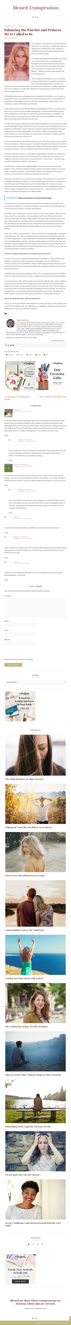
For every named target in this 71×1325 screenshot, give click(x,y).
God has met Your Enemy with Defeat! (24, 978)
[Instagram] (6, 345)
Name (6, 621)
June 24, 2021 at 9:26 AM (21, 563)
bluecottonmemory (20, 464)
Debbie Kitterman (24, 439)
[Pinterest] (11, 345)
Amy (15, 516)
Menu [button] (37, 17)
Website (7, 639)
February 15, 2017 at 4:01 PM (27, 491)
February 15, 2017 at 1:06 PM (23, 518)
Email (6, 630)
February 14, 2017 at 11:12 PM (23, 466)
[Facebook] (8, 345)
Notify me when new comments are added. (18, 659)
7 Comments (21, 26)
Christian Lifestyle (11, 38)
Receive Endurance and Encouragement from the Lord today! (33, 1224)
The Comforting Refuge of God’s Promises (26, 1026)
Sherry (16, 409)
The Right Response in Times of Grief (24, 779)
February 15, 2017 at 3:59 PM (27, 441)
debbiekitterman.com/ (58, 341)
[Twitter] (13, 345)
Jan (15, 561)
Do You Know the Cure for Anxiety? (23, 1174)
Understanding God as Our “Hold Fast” (25, 930)
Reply (6, 436)
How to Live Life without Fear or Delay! (25, 875)
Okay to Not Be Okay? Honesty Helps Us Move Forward (33, 1074)
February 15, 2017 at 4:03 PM (23, 538)
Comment (8, 596)
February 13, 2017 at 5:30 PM (23, 411)
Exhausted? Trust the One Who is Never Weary (28, 827)
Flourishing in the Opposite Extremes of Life (28, 1126)
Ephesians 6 (14, 269)
